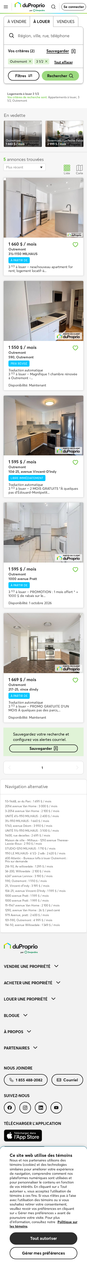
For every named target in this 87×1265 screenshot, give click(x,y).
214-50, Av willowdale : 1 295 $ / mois (29, 866)
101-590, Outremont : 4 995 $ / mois (28, 920)
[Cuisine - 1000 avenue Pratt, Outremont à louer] (43, 533)
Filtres (20, 75)
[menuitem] (43, 966)
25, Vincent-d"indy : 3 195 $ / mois (27, 886)
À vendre (16, 21)
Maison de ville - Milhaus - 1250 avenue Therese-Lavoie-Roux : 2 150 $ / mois (37, 841)
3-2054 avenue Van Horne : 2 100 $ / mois (32, 811)
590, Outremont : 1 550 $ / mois (26, 881)
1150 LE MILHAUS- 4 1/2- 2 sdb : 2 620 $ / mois (35, 853)
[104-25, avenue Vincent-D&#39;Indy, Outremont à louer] (43, 426)
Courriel (70, 1079)
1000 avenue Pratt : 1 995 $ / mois (27, 900)
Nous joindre (18, 1068)
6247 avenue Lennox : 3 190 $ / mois (28, 876)
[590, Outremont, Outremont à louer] (43, 311)
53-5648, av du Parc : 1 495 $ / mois (28, 801)
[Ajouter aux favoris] (75, 244)
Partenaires (16, 1048)
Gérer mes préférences (43, 1253)
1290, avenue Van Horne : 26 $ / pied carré (32, 910)
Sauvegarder (40, 748)
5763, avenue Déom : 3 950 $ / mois (28, 826)
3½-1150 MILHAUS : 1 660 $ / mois (27, 821)
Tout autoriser (43, 1238)
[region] (43, 1206)
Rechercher (57, 75)
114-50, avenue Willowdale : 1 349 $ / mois (32, 925)
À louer (41, 21)
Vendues (65, 21)
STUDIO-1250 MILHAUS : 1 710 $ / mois (30, 848)
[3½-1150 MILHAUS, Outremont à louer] (43, 208)
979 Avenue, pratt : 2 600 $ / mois (27, 915)
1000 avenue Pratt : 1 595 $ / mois (27, 895)
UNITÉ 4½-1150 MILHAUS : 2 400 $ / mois (32, 816)
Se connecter (74, 7)
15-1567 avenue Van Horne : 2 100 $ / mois (32, 905)
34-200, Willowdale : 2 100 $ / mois (27, 871)
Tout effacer (63, 62)
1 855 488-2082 (29, 1079)
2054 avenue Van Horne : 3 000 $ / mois (31, 806)
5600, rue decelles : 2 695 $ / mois (27, 835)
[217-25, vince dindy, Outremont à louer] (43, 643)
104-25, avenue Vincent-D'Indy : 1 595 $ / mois (35, 891)
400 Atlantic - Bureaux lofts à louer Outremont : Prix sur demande (36, 859)
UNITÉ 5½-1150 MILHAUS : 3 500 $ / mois (32, 830)
